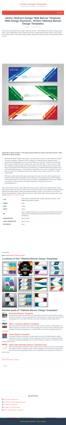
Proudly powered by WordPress (28, 421)
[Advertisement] (33, 50)
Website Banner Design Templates (15, 195)
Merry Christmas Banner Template (24, 324)
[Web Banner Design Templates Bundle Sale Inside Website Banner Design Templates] (25, 268)
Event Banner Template (19, 334)
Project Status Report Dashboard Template (15, 402)
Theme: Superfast (41, 421)
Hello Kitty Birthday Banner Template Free (28, 345)
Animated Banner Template (21, 313)
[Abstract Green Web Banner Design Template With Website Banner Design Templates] (56, 268)
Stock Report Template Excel (11, 399)
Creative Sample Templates (33, 4)
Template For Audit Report (10, 404)
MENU (61, 13)
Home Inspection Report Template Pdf (13, 410)
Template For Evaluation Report (12, 407)
